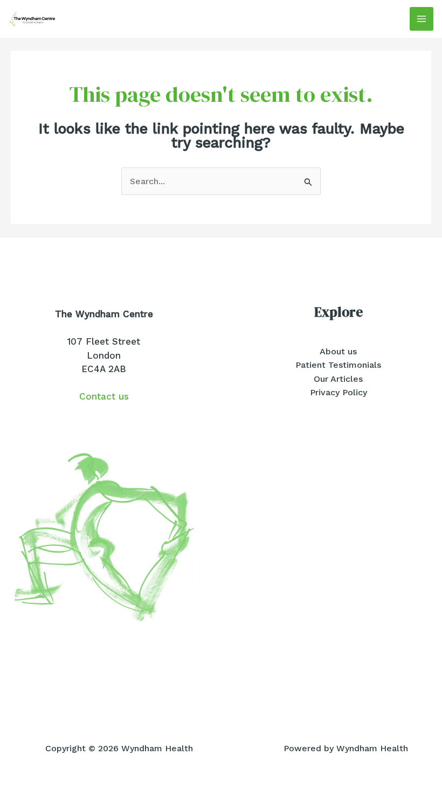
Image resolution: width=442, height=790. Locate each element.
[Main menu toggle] (421, 19)
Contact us (104, 396)
